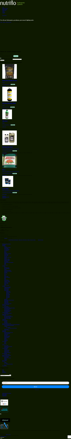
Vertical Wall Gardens (7, 318)
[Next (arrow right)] (1, 438)
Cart (3, 370)
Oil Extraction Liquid (7, 357)
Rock (5, 275)
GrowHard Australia (7, 247)
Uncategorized (4, 365)
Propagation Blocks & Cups (8, 332)
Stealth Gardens (6, 285)
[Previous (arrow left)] (0, 438)
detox (5, 364)
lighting (5, 338)
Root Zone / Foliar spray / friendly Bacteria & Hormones (11, 324)
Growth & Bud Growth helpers (13, 239)
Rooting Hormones (7, 333)
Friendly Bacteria (7, 329)
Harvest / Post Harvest (5, 356)
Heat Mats (5, 335)
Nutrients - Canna (7, 259)
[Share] (2, 437)
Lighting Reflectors (7, 287)
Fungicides (6, 322)
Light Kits (5, 299)
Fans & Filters (4, 341)
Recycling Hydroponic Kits (8, 316)
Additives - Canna (7, 281)
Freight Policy (4, 395)
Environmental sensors (7, 310)
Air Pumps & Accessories (8, 346)
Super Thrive (6, 283)
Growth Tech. (6, 279)
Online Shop (4, 10)
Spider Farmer (8, 292)
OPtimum (5, 252)
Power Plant (8, 294)
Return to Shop (8, 434)
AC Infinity (4, 244)
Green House (6, 248)
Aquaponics (4, 319)
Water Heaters (6, 347)
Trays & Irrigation (5, 348)
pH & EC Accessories (5, 304)
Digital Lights (6, 301)
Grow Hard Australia (7, 270)
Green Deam (6, 255)
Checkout (3, 371)
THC (5, 264)
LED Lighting (6, 290)
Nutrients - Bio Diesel (7, 253)
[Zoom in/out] (0, 437)
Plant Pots (5, 349)
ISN (5, 266)
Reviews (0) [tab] (4, 197)
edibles (5, 362)
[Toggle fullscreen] (1, 437)
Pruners (5, 358)
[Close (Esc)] (3, 437)
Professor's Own (6, 260)
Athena (5, 246)
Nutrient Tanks (6, 351)
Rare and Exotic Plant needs (6, 323)
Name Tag (5, 339)
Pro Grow (7, 295)
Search (1, 374)
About (3, 11)
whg (7, 298)
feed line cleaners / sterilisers (6, 355)
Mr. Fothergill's (4, 353)
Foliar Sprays (25, 239)
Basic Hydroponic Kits (7, 315)
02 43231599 (4, 15)
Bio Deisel (5, 272)
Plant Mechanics (6, 267)
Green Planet (6, 254)
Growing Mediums (5, 312)
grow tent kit (6, 306)
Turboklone (6, 340)
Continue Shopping (3, 436)
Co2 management (7, 311)
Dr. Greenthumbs (7, 268)
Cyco (5, 273)
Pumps (3, 344)
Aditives (4, 22)
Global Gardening (7, 277)
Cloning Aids (20, 239)
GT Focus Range (7, 249)
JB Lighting (8, 296)
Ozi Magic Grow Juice (7, 257)
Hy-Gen (5, 274)
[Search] (10, 375)
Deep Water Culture (7, 317)
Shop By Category (5, 8)
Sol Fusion (7, 297)
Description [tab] (4, 196)
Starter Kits (4, 330)
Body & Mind (4, 360)
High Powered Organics (8, 271)
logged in (5, 238)
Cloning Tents (6, 337)
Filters (5, 342)
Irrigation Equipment (7, 352)
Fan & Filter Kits (6, 309)
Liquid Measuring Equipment (8, 262)
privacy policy (37, 389)
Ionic (5, 251)
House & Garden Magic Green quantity (6, 59)
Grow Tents (4, 305)
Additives (5, 326)
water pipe (5, 363)
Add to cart (2, 60)
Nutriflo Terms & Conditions (6, 393)
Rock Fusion (6, 261)
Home (3, 7)
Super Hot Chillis (7, 354)
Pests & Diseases (4, 320)
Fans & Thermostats (7, 308)
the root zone (8, 327)
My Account (4, 372)
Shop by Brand (4, 9)
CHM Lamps (6, 302)
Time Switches (6, 289)
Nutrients (3, 245)
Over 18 (3, 361)
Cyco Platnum (6, 250)
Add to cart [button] (4, 86)
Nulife (5, 263)
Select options (4, 152)
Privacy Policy (4, 394)
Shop (3, 369)
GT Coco (5, 256)
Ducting (5, 343)
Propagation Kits (6, 336)
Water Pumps (6, 345)
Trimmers (5, 359)
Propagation (4, 331)
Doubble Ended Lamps (7, 303)
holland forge (8, 291)
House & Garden (8, 22)
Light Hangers (6, 288)
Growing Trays (6, 350)
